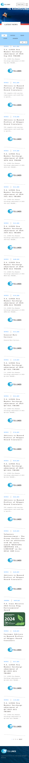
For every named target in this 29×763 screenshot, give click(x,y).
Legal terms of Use (5, 755)
